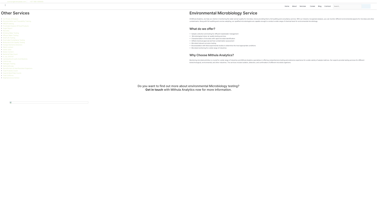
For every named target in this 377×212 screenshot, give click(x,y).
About (294, 6)
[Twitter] (363, 1)
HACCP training (8, 24)
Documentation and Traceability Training (17, 21)
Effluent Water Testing (10, 35)
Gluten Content (8, 52)
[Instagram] (360, 1)
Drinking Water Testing (11, 33)
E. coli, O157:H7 (8, 57)
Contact (327, 6)
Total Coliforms (8, 75)
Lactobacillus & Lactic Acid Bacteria (15, 59)
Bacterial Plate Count (10, 54)
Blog (319, 6)
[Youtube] (371, 1)
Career (312, 6)
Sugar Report (7, 28)
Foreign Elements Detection (12, 45)
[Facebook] (356, 1)
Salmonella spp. (8, 66)
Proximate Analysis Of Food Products (16, 26)
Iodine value (7, 49)
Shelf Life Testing (9, 38)
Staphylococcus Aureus (11, 78)
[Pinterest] (367, 1)
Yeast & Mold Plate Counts (12, 73)
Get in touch (154, 89)
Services (303, 6)
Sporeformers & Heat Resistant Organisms (17, 68)
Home (287, 6)
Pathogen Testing (9, 64)
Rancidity (6, 31)
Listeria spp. (7, 61)
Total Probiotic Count (10, 71)
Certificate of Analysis (10, 19)
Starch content (8, 47)
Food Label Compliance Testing (14, 40)
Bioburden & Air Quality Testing (14, 42)
